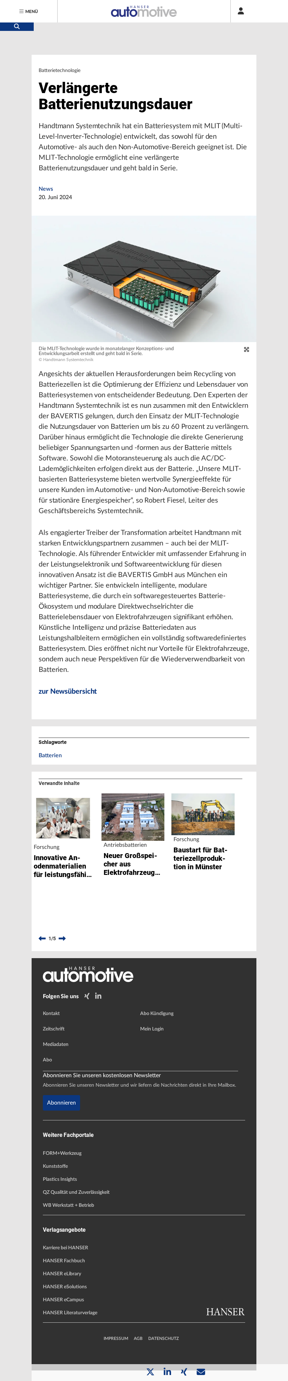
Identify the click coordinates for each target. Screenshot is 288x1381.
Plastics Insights (60, 1179)
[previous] (42, 939)
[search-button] (17, 26)
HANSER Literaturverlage (70, 1312)
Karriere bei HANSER (65, 1247)
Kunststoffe (55, 1166)
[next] (62, 939)
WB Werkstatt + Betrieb (68, 1205)
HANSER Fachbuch (64, 1260)
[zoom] (246, 350)
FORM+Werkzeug (62, 1153)
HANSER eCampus (63, 1299)
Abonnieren (61, 1103)
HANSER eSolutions (65, 1286)
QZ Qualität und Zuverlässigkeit (76, 1192)
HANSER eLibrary (62, 1273)
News (46, 189)
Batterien (50, 755)
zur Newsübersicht (68, 691)
